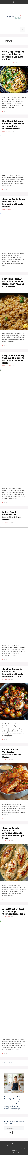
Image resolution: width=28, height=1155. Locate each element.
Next (13, 1063)
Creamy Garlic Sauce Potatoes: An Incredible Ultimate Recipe (13, 203)
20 (9, 1063)
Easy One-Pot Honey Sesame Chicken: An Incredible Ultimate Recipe (13, 359)
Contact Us (14, 1150)
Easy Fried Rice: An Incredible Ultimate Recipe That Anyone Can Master (13, 282)
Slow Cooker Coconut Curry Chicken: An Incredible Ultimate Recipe (14, 55)
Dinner (5, 111)
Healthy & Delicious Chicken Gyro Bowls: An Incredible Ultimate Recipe (13, 125)
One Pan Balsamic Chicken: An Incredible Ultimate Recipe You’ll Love (12, 673)
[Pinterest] (13, 2)
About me (14, 1143)
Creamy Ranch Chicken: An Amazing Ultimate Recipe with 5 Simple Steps (13, 833)
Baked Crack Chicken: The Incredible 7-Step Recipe (11, 516)
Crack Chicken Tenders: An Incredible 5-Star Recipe (11, 753)
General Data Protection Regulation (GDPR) (14, 1145)
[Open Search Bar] (17, 29)
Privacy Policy (22, 1148)
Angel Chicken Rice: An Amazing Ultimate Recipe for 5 (13, 911)
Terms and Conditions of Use (10, 1148)
